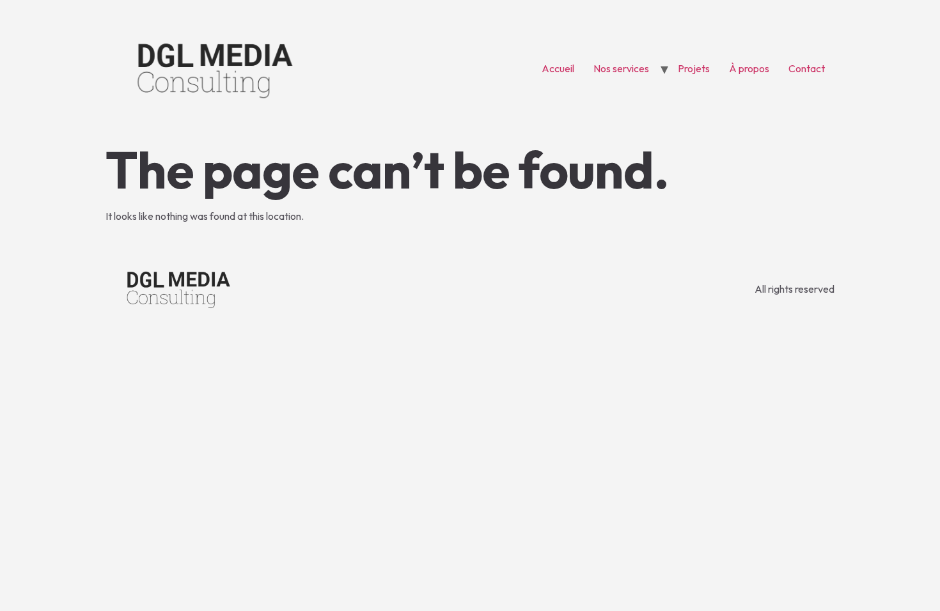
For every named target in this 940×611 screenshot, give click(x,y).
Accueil (558, 68)
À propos (749, 68)
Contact (806, 68)
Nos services (621, 68)
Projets (694, 68)
